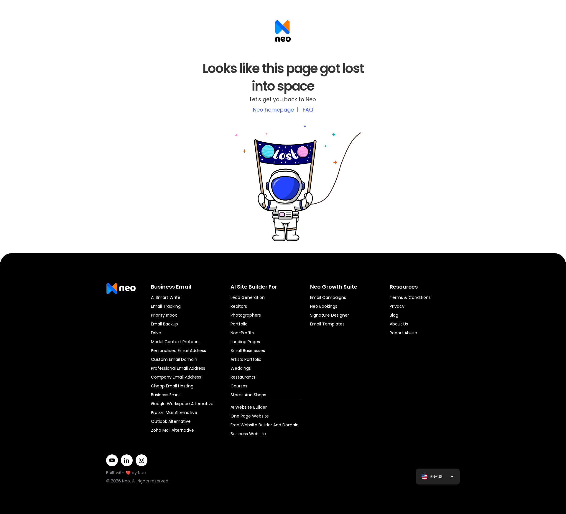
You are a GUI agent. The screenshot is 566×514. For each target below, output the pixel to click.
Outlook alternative (171, 421)
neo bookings (323, 306)
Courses (239, 386)
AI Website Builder (249, 407)
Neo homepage (273, 109)
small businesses (248, 350)
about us (399, 324)
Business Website (248, 434)
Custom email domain (174, 359)
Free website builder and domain (265, 425)
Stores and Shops (248, 395)
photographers (246, 315)
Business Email (165, 395)
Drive (156, 333)
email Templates (327, 324)
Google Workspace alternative (182, 404)
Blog (394, 315)
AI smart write (165, 297)
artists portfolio (246, 359)
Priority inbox (164, 315)
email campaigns (328, 297)
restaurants (243, 377)
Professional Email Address (178, 368)
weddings (241, 368)
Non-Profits (242, 333)
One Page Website (250, 416)
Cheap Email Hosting (172, 386)
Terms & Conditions (410, 297)
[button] (438, 476)
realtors (239, 306)
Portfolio (239, 324)
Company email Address (176, 377)
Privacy (397, 306)
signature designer (329, 315)
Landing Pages (245, 342)
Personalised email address (178, 350)
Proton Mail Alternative (174, 412)
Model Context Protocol (175, 342)
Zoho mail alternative (172, 430)
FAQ (308, 109)
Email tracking (166, 306)
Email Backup (164, 324)
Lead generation (248, 297)
